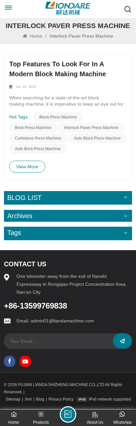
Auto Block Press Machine (97, 138)
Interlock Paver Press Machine (91, 127)
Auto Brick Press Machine (38, 149)
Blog (40, 399)
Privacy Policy (61, 399)
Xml (28, 399)
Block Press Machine (58, 117)
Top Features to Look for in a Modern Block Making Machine (57, 69)
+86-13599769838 (35, 306)
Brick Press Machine (33, 127)
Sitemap (13, 399)
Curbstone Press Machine (38, 138)
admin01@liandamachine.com (62, 320)
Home (35, 36)
